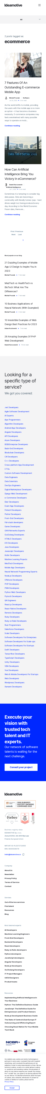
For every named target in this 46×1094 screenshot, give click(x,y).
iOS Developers (11, 543)
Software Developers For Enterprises (20, 637)
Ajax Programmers (12, 419)
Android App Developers (15, 428)
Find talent (9, 906)
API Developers (11, 436)
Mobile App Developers (15, 567)
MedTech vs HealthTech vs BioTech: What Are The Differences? (19, 287)
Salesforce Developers (14, 629)
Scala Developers (12, 633)
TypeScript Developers (14, 658)
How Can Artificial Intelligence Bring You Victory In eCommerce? (20, 174)
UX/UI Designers (12, 978)
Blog (7, 914)
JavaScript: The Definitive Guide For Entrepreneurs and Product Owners (20, 1010)
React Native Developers (15, 608)
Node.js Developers (13, 576)
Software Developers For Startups (19, 645)
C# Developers (11, 456)
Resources (9, 910)
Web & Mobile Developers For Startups (21, 674)
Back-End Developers (14, 448)
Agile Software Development (17, 411)
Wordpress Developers (14, 682)
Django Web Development (16, 493)
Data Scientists (11, 481)
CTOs (7, 469)
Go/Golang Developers (14, 534)
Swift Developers (12, 649)
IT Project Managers (13, 974)
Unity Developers (12, 662)
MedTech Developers (14, 563)
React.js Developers (13, 604)
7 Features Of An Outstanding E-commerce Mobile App (22, 87)
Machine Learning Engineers (17, 934)
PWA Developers (12, 588)
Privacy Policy (9, 1081)
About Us (8, 870)
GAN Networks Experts (15, 530)
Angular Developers (13, 432)
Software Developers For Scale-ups (20, 641)
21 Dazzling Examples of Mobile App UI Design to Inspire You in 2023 (21, 266)
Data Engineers (11, 477)
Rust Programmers (13, 625)
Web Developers (12, 678)
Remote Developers (13, 612)
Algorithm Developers (14, 424)
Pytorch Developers (13, 596)
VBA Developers (12, 666)
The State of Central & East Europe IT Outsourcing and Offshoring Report (20, 1021)
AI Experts (9, 415)
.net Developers (11, 407)
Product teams (11, 982)
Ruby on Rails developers (16, 950)
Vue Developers (11, 670)
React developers (12, 946)
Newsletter (9, 874)
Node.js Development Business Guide (21, 1016)
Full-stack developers (14, 522)
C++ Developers (12, 461)
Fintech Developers (13, 510)
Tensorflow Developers (15, 654)
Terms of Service (12, 882)
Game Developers (12, 526)
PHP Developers (12, 584)
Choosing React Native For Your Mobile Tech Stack (21, 1028)
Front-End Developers (14, 518)
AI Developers (11, 930)
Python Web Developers (15, 592)
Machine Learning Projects (16, 559)
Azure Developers (12, 440)
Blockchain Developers (14, 452)
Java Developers (12, 547)
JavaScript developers (14, 958)
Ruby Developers (12, 617)
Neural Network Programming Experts (21, 571)
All (21, 19)
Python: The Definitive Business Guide (21, 1005)
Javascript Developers (14, 551)
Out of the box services (15, 902)
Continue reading (12, 126)
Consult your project (21, 767)
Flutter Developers (13, 514)
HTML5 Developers (13, 539)
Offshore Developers (13, 580)
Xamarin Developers (13, 686)
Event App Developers (14, 506)
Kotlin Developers (12, 555)
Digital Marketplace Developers (18, 489)
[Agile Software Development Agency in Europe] (13, 5)
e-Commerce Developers (16, 498)
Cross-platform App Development (19, 465)
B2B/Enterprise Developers (16, 444)
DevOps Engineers (13, 485)
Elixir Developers (12, 502)
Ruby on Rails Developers (16, 621)
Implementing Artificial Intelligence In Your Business (21, 999)
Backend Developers (14, 942)
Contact (8, 886)
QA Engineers (10, 600)
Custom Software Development (18, 473)
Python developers (13, 954)
